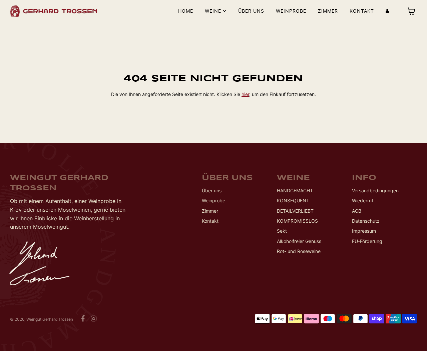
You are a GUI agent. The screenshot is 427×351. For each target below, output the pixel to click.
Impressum (364, 231)
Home (185, 11)
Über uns (251, 11)
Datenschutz (366, 221)
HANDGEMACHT (295, 190)
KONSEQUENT (293, 200)
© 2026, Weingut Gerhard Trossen (41, 319)
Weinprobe (291, 11)
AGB (356, 211)
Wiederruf (362, 200)
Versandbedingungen (375, 190)
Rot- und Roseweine (299, 251)
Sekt (282, 231)
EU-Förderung (367, 241)
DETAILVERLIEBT (295, 211)
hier (245, 94)
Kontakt (362, 11)
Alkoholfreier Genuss (299, 241)
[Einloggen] (387, 11)
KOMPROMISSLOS (297, 221)
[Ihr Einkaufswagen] (412, 11)
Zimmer (328, 11)
